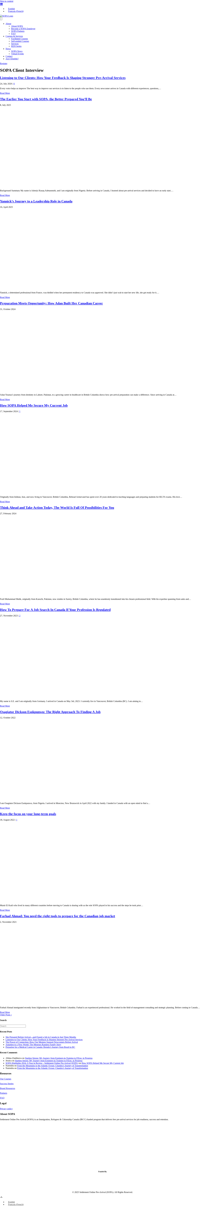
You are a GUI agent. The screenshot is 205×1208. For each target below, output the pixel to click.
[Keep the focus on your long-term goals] (71, 900)
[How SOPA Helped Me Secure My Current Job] (71, 492)
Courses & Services (14, 36)
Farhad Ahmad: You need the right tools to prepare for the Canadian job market (57, 916)
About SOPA (17, 26)
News (8, 49)
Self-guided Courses (20, 41)
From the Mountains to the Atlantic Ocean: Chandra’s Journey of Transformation (52, 1065)
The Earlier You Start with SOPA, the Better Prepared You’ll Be (46, 99)
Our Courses (5, 1079)
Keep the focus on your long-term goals (28, 814)
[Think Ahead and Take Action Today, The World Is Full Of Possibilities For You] (71, 594)
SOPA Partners (17, 31)
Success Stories (7, 1083)
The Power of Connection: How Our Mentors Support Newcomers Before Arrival (42, 1042)
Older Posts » (6, 1015)
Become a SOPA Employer (23, 28)
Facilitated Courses (19, 38)
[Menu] (1, 18)
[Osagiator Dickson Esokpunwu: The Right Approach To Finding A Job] (71, 798)
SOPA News (16, 51)
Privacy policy (6, 1109)
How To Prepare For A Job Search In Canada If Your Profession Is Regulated (55, 610)
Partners (3, 1093)
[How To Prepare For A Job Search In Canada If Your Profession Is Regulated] (71, 696)
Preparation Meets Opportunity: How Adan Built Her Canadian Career (51, 303)
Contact (9, 56)
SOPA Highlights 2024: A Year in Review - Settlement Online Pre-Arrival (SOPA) (42, 1063)
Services (15, 44)
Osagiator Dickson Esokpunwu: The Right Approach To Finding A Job (50, 712)
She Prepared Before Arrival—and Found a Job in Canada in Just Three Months (41, 1037)
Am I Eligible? (12, 59)
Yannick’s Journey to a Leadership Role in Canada (36, 201)
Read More (5, 93)
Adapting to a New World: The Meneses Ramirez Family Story (33, 1044)
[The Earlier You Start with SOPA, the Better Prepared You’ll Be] (71, 186)
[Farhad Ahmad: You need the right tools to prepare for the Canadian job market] (71, 1003)
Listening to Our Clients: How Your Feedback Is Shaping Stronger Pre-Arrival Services (63, 78)
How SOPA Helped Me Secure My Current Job (34, 405)
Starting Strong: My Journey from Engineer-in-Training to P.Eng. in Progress (58, 1058)
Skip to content (6, 1)
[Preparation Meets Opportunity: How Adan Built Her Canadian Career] (71, 390)
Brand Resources (7, 1088)
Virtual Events (17, 54)
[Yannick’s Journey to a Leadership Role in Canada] (71, 288)
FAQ (13, 33)
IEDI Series (16, 46)
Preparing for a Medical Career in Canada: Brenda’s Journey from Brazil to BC (40, 1047)
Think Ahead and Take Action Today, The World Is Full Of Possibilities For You (57, 507)
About (8, 23)
